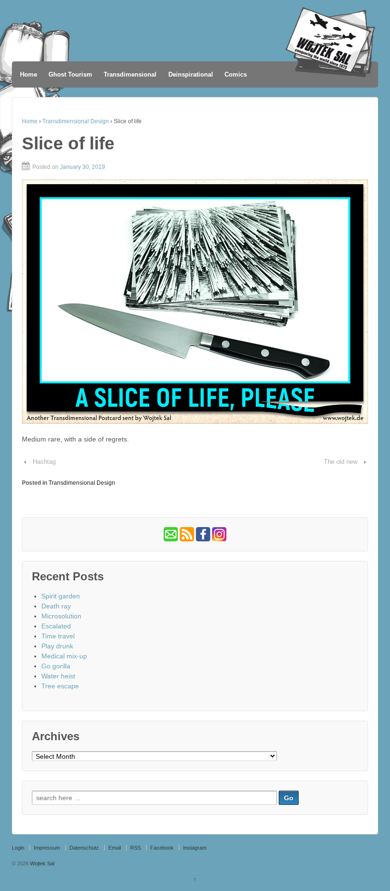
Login (18, 848)
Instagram (194, 848)
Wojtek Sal (41, 863)
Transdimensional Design (75, 121)
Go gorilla (55, 666)
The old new (340, 461)
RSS (135, 848)
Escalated (56, 626)
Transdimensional (130, 74)
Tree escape (60, 686)
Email (114, 848)
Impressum (47, 848)
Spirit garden (60, 596)
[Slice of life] (195, 301)
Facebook (162, 848)
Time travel (58, 636)
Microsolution (61, 616)
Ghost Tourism (70, 74)
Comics (235, 74)
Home (28, 74)
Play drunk (57, 646)
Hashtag (44, 461)
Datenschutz (84, 848)
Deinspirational (190, 74)
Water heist (58, 676)
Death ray (56, 606)
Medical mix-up (64, 656)
